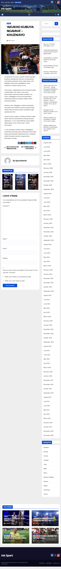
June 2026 (47, 151)
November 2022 (49, 333)
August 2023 (47, 295)
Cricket (46, 456)
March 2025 (47, 215)
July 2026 (47, 147)
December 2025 (48, 176)
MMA (45, 468)
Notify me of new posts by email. (15, 281)
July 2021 (46, 401)
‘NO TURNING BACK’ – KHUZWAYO (27, 147)
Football (46, 460)
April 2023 (47, 312)
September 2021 (49, 393)
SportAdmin (21, 160)
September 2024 (49, 240)
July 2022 (47, 350)
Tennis (46, 494)
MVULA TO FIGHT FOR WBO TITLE (14, 519)
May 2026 (47, 155)
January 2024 (48, 274)
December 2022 (48, 329)
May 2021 (46, 410)
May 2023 (47, 308)
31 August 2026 (9, 523)
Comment (6, 206)
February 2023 (48, 321)
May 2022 (47, 359)
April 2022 (47, 363)
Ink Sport (6, 8)
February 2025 (48, 219)
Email (5, 248)
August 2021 (47, 397)
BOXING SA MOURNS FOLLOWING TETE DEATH (50, 128)
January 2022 (48, 376)
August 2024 (47, 244)
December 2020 (48, 431)
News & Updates (49, 477)
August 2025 (47, 193)
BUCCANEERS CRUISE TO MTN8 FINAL (45, 537)
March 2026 (47, 164)
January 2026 (48, 172)
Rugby (45, 485)
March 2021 (47, 418)
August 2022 (47, 346)
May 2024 (47, 257)
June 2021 (47, 405)
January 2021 (48, 427)
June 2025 (47, 202)
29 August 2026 (39, 540)
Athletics (46, 447)
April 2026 (47, 159)
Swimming (47, 490)
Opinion (46, 481)
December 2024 (49, 227)
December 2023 (48, 278)
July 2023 (47, 299)
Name (5, 239)
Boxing (8, 23)
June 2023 (47, 304)
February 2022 (48, 372)
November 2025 (49, 181)
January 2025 (48, 223)
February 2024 (48, 270)
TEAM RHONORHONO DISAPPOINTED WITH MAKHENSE (51, 51)
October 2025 (48, 185)
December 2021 (48, 380)
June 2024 (47, 253)
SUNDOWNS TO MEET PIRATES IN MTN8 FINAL (51, 59)
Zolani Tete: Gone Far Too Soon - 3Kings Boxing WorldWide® (50, 87)
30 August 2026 (9, 540)
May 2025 (47, 206)
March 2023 (47, 316)
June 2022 (47, 355)
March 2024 (47, 265)
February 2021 (48, 422)
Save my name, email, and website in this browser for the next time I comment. (20, 271)
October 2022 (48, 338)
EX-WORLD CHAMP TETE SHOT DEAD (50, 103)
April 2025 (47, 210)
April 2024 (47, 261)
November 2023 (49, 282)
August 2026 (47, 142)
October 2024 (48, 236)
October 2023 (48, 287)
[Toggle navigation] (29, 14)
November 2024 (49, 232)
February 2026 (48, 168)
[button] (55, 14)
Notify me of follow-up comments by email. (18, 277)
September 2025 (49, 189)
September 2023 (49, 291)
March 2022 (47, 367)
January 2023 (48, 325)
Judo (45, 464)
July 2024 (47, 249)
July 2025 (47, 198)
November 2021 (48, 384)
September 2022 (49, 342)
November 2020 (49, 435)
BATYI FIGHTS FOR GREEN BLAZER (13, 147)
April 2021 (47, 414)
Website (5, 258)
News (45, 473)
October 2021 (48, 388)
